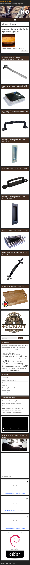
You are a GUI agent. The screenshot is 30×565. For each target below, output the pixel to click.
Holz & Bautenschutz (20, 358)
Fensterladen (8, 354)
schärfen (24, 366)
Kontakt (18, 4)
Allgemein (5, 32)
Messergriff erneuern (17, 400)
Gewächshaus (5, 358)
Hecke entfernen (11, 358)
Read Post (24, 51)
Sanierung (14, 366)
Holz (9, 32)
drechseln (8, 349)
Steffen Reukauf (7, 31)
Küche (21, 361)
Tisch (20, 368)
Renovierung (18, 364)
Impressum (25, 4)
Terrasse (12, 368)
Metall (3, 385)
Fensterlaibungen (19, 354)
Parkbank (10, 363)
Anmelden (4, 4)
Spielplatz (3, 368)
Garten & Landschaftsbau (14, 356)
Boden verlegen (11, 347)
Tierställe (17, 368)
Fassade (17, 349)
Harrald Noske (5, 406)
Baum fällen (24, 345)
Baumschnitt (4, 347)
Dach (18, 347)
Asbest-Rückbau (12, 345)
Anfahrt (11, 4)
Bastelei (19, 345)
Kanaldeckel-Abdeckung (16, 406)
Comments (15, 32)
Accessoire (5, 345)
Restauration (6, 366)
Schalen (18, 366)
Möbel (5, 363)
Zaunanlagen (13, 370)
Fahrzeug (12, 349)
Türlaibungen (4, 370)
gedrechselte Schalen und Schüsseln (15, 29)
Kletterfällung (15, 361)
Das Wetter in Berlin (6, 476)
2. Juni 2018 (16, 31)
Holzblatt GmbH (5, 1)
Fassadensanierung (6, 351)
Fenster (12, 352)
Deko (21, 347)
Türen (24, 368)
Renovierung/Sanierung (7, 388)
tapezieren (8, 368)
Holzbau (6, 361)
